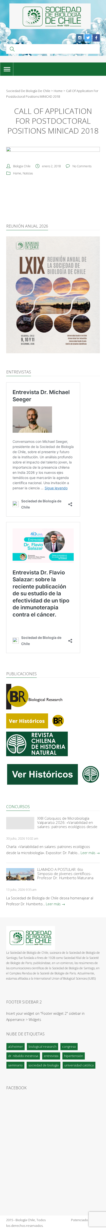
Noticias (28, 173)
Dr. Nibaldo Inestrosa (23, 1056)
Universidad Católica (79, 1065)
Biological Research (42, 1046)
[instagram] (80, 38)
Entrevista (51, 1056)
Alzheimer (15, 1046)
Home (17, 173)
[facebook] (96, 38)
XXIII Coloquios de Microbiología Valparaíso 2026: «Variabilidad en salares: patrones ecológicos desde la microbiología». (67, 822)
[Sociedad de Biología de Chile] (50, 16)
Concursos (18, 806)
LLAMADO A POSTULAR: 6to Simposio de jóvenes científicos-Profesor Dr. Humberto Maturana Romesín (65, 873)
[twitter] (88, 38)
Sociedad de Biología (43, 1065)
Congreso (69, 1046)
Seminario (15, 1065)
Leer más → (90, 852)
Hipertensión (73, 1056)
